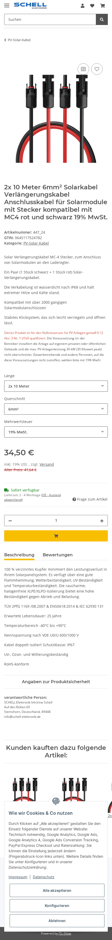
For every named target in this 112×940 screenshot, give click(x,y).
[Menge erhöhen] (102, 520)
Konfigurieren (57, 905)
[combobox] (56, 386)
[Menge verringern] (10, 520)
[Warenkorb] (102, 6)
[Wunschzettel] (92, 6)
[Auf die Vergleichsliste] (83, 69)
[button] (82, 6)
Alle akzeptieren (57, 890)
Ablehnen (57, 920)
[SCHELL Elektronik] (30, 6)
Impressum (18, 877)
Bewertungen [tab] (58, 554)
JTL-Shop (65, 933)
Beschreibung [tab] (19, 554)
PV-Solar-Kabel (36, 243)
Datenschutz (43, 877)
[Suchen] (102, 19)
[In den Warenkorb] (8, 56)
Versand (47, 464)
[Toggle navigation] (6, 3)
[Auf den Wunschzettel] (97, 69)
